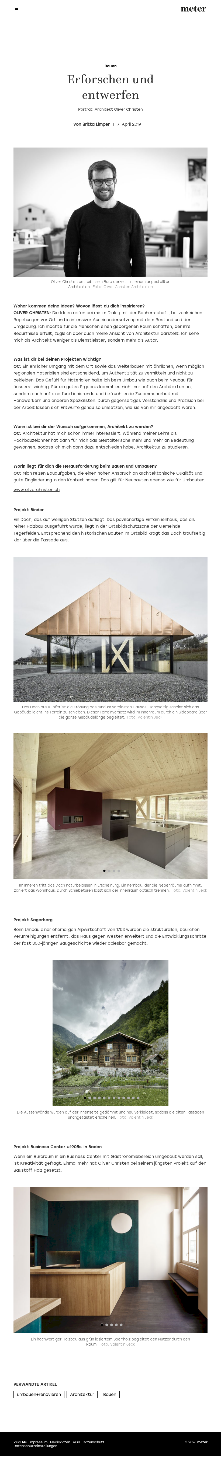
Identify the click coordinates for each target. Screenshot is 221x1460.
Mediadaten (60, 1442)
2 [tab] (109, 872)
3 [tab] (114, 872)
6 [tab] (109, 1099)
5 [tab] (104, 1099)
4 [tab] (119, 872)
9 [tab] (123, 1099)
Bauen (109, 1394)
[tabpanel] (110, 806)
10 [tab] (128, 1099)
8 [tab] (119, 1099)
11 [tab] (133, 1099)
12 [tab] (138, 1099)
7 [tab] (114, 1099)
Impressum (38, 1442)
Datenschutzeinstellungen (35, 1446)
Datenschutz (93, 1442)
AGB (76, 1442)
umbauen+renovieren (39, 1394)
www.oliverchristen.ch (36, 489)
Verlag (20, 1442)
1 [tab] (104, 872)
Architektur (82, 1394)
